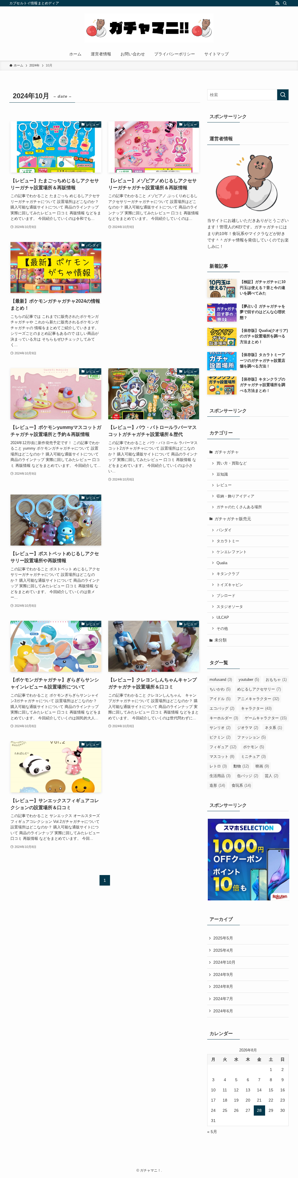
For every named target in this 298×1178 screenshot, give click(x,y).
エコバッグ (222, 708)
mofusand (221, 679)
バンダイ (224, 530)
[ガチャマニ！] (149, 28)
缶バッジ (247, 776)
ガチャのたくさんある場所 (239, 507)
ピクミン (220, 737)
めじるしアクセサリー (259, 689)
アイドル (220, 699)
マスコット (222, 756)
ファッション (251, 737)
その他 (222, 629)
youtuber (249, 679)
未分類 (220, 640)
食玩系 (241, 785)
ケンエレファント (232, 552)
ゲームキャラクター (266, 718)
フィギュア (223, 747)
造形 (217, 785)
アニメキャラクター (258, 699)
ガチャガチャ (226, 452)
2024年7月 (223, 998)
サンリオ (220, 727)
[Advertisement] (153, 288)
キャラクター (256, 708)
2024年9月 (223, 974)
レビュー (224, 485)
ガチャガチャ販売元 (232, 518)
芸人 (271, 776)
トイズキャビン (230, 585)
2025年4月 (223, 950)
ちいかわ (220, 689)
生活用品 (220, 776)
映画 (262, 766)
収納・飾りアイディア (235, 496)
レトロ (218, 766)
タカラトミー (228, 541)
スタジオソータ (230, 607)
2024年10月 (224, 962)
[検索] (285, 3)
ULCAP (223, 618)
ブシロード (226, 596)
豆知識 (222, 474)
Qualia (222, 563)
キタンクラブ (228, 574)
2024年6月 (223, 1011)
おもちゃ (276, 679)
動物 (241, 766)
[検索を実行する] (283, 94)
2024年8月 (223, 986)
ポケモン (253, 747)
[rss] (277, 3)
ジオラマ (247, 727)
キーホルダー (224, 718)
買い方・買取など (232, 463)
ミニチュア (253, 756)
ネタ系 (273, 727)
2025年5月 (223, 938)
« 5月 (212, 1131)
